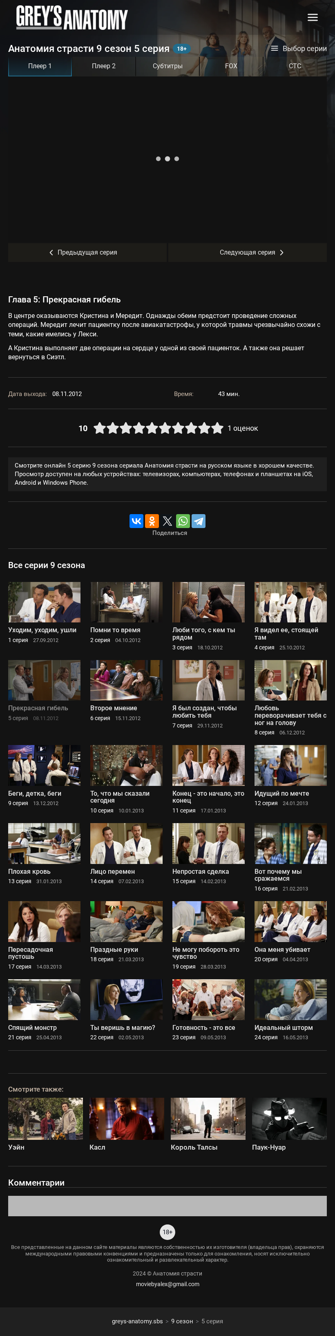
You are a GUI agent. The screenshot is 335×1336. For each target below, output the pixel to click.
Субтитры (168, 66)
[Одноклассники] (152, 521)
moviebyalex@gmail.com (167, 1284)
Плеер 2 (104, 66)
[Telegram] (198, 521)
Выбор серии (305, 48)
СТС (295, 66)
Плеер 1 (40, 66)
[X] (167, 521)
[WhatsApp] (183, 521)
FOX (231, 66)
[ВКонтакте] (136, 521)
